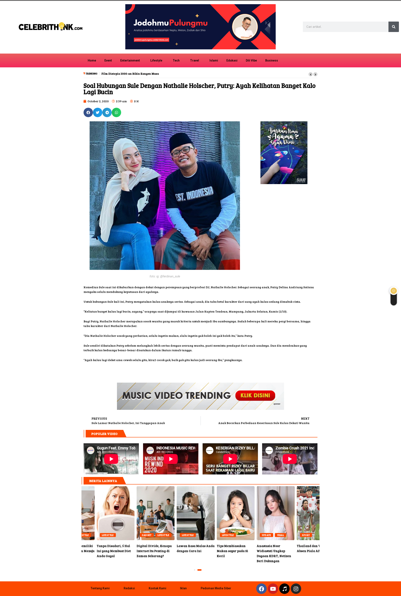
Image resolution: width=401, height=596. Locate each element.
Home (92, 60)
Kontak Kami (157, 588)
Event (108, 60)
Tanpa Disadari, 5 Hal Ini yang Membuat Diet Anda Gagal (302, 513)
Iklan (183, 588)
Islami (213, 60)
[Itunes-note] (284, 588)
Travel (194, 60)
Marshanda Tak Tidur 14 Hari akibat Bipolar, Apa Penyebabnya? (141, 513)
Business (271, 60)
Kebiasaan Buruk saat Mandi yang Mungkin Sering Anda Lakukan (221, 513)
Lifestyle (156, 60)
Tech (176, 60)
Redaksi (129, 588)
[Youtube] (273, 588)
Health (252, 535)
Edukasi (231, 60)
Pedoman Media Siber (216, 588)
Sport (91, 535)
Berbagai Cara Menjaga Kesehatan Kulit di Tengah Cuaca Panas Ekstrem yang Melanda (181, 513)
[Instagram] (296, 588)
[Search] (393, 27)
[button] (310, 74)
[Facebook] (261, 588)
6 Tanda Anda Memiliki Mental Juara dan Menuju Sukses (261, 513)
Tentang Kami (100, 588)
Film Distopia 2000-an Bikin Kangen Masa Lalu (133, 74)
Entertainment (130, 60)
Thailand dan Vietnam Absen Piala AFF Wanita (101, 513)
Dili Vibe (251, 60)
